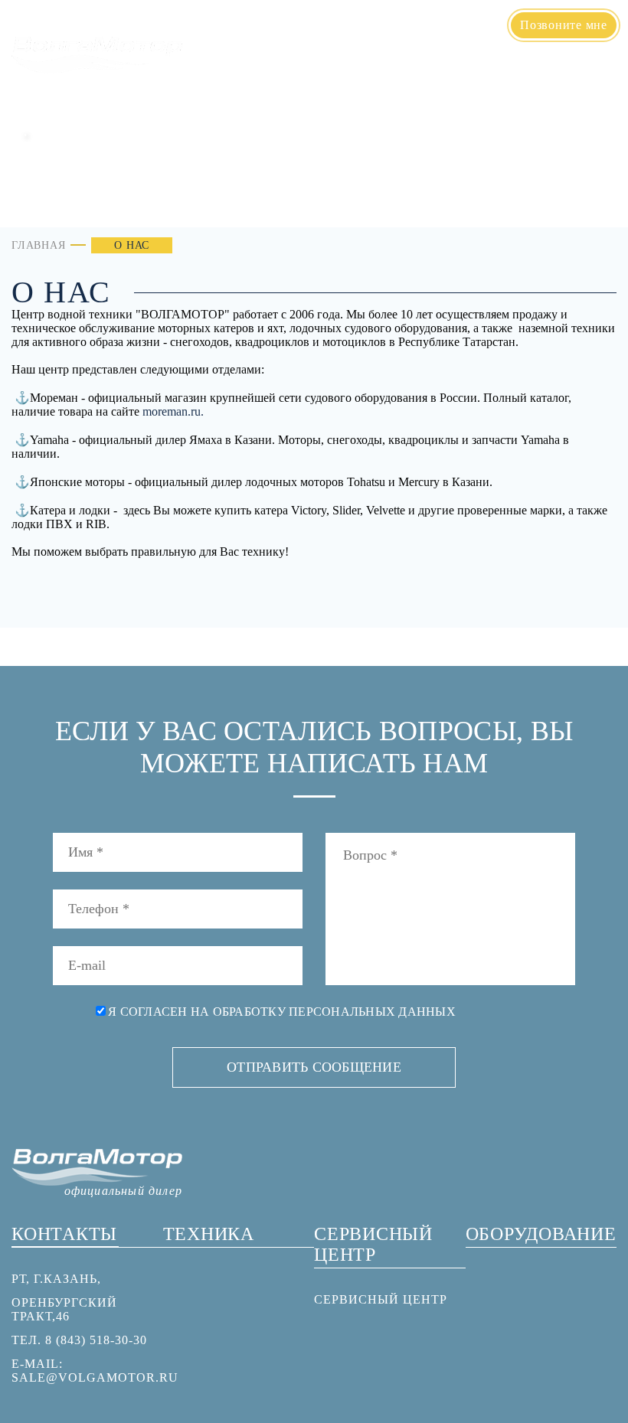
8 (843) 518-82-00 (437, 33)
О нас (282, 67)
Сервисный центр (469, 67)
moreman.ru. (173, 411)
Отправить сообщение (314, 1067)
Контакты (578, 67)
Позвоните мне (563, 24)
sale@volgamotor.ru (94, 1377)
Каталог (347, 67)
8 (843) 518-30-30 (437, 15)
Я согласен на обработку (282, 1011)
